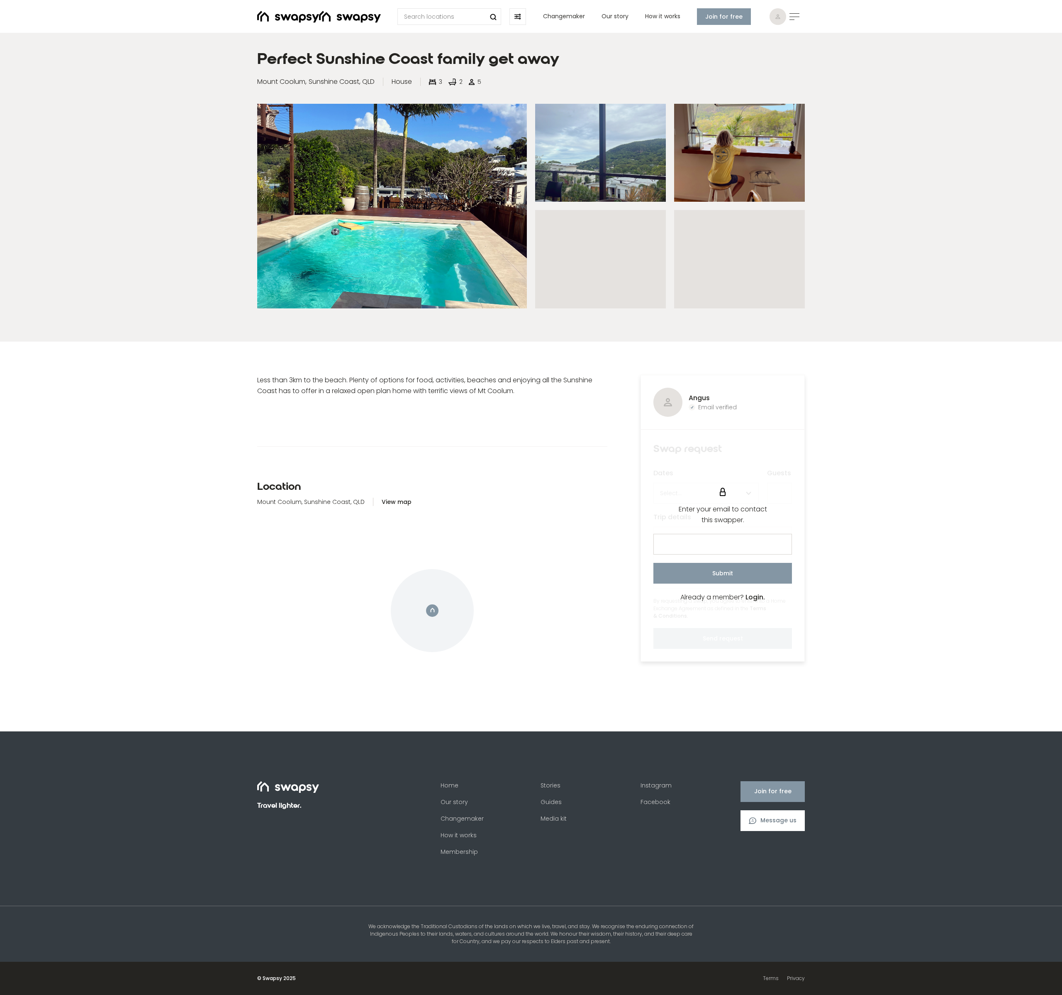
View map (397, 502)
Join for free (724, 16)
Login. (755, 597)
